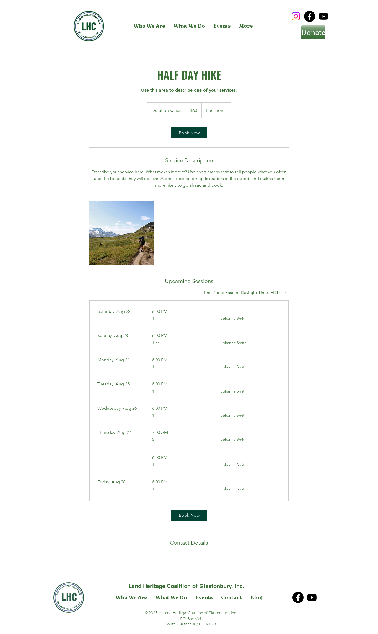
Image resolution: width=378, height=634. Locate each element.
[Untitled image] (121, 233)
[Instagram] (295, 16)
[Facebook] (309, 16)
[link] (189, 132)
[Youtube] (323, 16)
